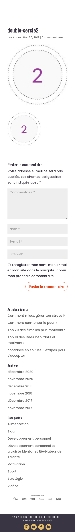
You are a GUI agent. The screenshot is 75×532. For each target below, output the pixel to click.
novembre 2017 (19, 408)
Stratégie (15, 478)
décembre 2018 (19, 386)
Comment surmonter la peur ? (32, 322)
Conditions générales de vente (37, 520)
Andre (17, 37)
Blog (11, 431)
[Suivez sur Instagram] (26, 527)
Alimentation (18, 424)
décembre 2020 (20, 371)
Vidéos (13, 486)
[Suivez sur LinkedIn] (48, 527)
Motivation (16, 464)
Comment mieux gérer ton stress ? (36, 315)
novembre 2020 (20, 379)
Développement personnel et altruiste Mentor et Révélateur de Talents (34, 451)
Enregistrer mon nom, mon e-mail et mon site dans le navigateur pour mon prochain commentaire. (37, 270)
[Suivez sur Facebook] (41, 527)
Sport (12, 471)
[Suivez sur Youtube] (34, 527)
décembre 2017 (19, 400)
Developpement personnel (29, 438)
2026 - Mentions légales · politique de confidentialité (36, 516)
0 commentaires (52, 37)
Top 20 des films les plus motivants (36, 330)
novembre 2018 (19, 393)
